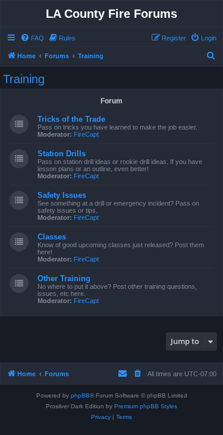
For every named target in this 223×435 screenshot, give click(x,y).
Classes (51, 236)
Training (24, 79)
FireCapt (86, 134)
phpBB (80, 395)
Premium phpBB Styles (145, 406)
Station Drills (61, 153)
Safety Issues (61, 195)
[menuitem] (32, 38)
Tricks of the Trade (71, 119)
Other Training (63, 278)
